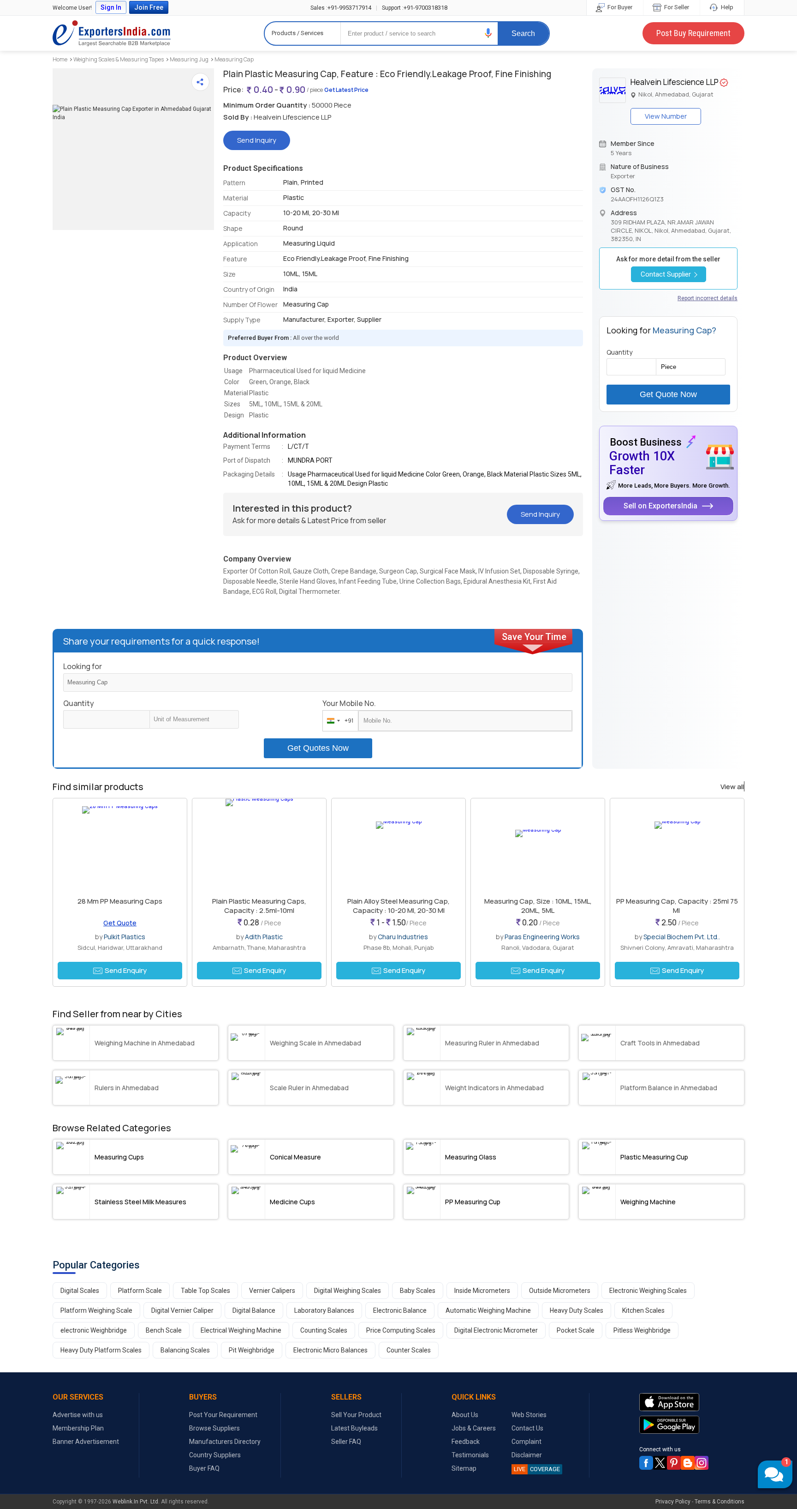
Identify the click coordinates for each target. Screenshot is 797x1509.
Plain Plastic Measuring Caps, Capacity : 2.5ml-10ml (259, 905)
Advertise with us (78, 1414)
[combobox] (338, 720)
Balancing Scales (185, 1350)
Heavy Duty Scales (576, 1310)
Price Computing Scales (400, 1330)
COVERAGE (537, 1469)
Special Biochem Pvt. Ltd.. (681, 936)
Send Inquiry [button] (256, 140)
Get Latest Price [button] (346, 90)
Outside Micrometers (559, 1290)
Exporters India (112, 33)
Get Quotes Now (318, 748)
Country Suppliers (215, 1455)
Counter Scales (409, 1350)
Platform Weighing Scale (96, 1310)
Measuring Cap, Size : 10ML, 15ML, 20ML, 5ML (538, 905)
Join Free (148, 7)
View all (732, 787)
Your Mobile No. (349, 703)
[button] (488, 33)
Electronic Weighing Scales (648, 1290)
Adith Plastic (264, 936)
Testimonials (470, 1455)
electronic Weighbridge (93, 1330)
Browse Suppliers (214, 1428)
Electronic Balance (400, 1310)
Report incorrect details (708, 298)
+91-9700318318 (414, 7)
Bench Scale (164, 1330)
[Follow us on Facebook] (646, 1463)
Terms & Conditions (719, 1501)
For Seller (676, 7)
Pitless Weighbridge (642, 1330)
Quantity (78, 703)
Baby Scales (417, 1290)
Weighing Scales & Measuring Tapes (118, 59)
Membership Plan (78, 1428)
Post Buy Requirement (693, 33)
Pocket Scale (576, 1330)
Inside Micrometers (482, 1290)
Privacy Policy (672, 1501)
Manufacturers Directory (225, 1441)
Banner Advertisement (86, 1441)
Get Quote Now (668, 394)
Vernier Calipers (272, 1290)
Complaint (526, 1441)
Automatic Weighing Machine (488, 1310)
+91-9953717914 (340, 7)
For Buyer (619, 7)
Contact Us (527, 1428)
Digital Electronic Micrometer (496, 1330)
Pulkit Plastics (124, 936)
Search (523, 33)
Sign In (111, 7)
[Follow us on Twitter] (660, 1463)
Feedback (466, 1441)
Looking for (82, 666)
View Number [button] (666, 116)
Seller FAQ (346, 1441)
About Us (465, 1414)
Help (726, 7)
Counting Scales (323, 1330)
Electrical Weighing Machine (241, 1330)
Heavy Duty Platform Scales (101, 1350)
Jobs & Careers (474, 1428)
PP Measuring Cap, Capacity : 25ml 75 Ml (677, 905)
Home (60, 59)
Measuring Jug (189, 59)
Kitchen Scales (643, 1310)
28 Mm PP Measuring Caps (119, 901)
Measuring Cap (234, 59)
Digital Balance (253, 1310)
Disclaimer (527, 1455)
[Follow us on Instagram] (701, 1463)
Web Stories (529, 1414)
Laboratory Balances (324, 1310)
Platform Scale (140, 1290)
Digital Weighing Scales (347, 1290)
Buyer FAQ (204, 1468)
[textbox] (194, 719)
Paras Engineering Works (542, 936)
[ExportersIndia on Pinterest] (674, 1463)
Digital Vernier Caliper (182, 1310)
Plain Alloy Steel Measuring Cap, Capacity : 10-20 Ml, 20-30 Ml (398, 905)
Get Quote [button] (120, 922)
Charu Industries (403, 936)
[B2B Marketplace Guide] (688, 1463)
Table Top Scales (205, 1290)
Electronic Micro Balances (330, 1350)
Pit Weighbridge (251, 1350)
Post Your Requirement (223, 1414)
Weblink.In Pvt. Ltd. (136, 1501)
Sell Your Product (356, 1414)
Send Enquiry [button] (126, 970)
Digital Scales (79, 1290)
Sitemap (464, 1468)
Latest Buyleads (354, 1428)
